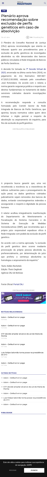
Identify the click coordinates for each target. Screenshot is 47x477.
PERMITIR (34, 470)
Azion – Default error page (13, 317)
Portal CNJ (18, 284)
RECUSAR (12, 470)
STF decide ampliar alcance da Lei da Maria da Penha (21, 335)
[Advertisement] (23, 154)
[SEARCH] (45, 3)
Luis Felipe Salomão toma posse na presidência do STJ (22, 353)
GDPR (29, 465)
